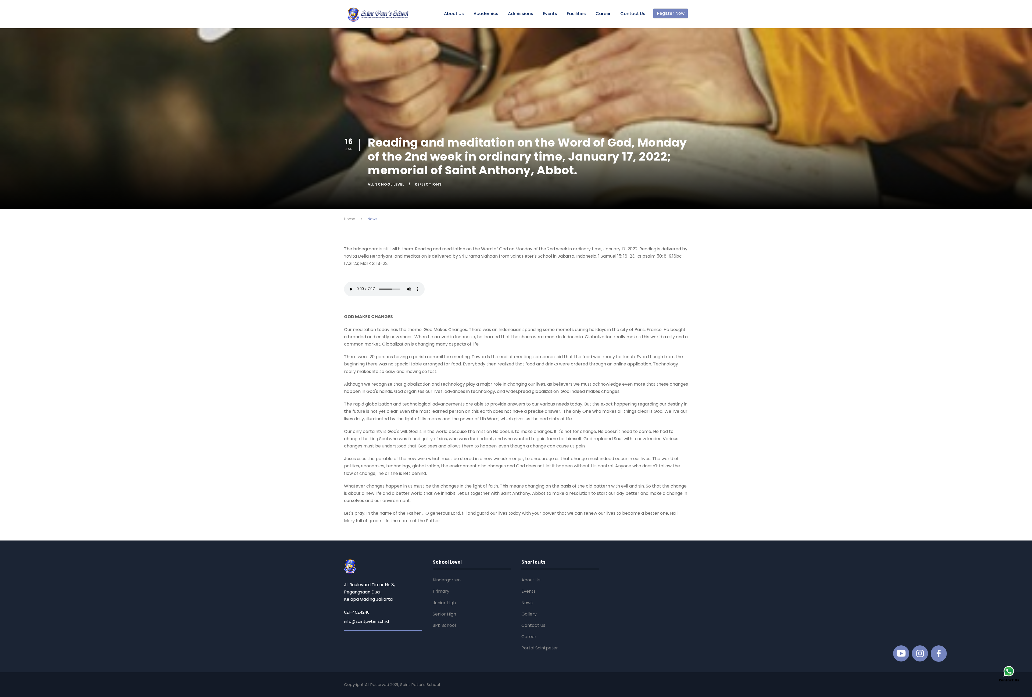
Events (550, 13)
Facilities (576, 13)
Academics (486, 13)
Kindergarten (447, 580)
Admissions (520, 13)
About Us (454, 13)
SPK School (444, 625)
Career (603, 13)
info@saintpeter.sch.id (366, 621)
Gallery (529, 614)
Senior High (444, 614)
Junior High (444, 603)
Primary (441, 591)
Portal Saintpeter (539, 648)
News (527, 603)
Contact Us (632, 13)
